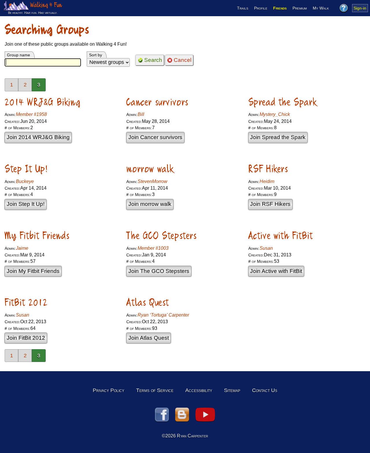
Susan (266, 248)
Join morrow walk (149, 204)
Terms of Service (154, 390)
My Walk (321, 8)
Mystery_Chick (275, 114)
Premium (300, 8)
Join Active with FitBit (276, 271)
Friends (280, 8)
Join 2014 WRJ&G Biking (38, 137)
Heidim (267, 181)
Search (153, 60)
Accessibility (198, 390)
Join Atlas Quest (148, 338)
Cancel (182, 60)
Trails (242, 8)
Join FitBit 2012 (26, 338)
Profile (260, 8)
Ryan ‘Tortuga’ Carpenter (163, 315)
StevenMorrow (152, 181)
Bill (141, 114)
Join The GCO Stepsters (158, 271)
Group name (18, 55)
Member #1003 (153, 248)
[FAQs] (343, 8)
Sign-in (360, 8)
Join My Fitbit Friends (33, 271)
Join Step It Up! (26, 204)
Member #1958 (31, 114)
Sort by (95, 55)
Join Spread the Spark (278, 137)
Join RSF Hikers (270, 204)
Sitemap (232, 390)
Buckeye (25, 181)
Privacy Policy (108, 390)
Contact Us (264, 390)
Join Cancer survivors (155, 137)
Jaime (22, 248)
